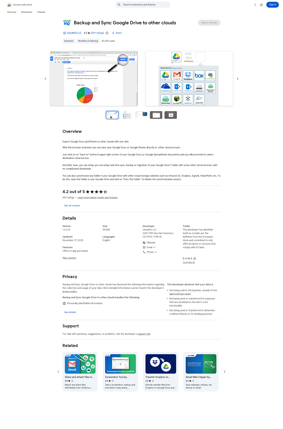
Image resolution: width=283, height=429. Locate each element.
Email (149, 247)
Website (151, 242)
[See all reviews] (72, 205)
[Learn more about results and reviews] (194, 258)
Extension (69, 41)
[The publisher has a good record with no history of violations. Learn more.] (64, 33)
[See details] (70, 312)
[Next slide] (238, 79)
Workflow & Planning (88, 41)
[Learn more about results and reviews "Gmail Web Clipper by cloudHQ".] (193, 380)
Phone (150, 252)
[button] (261, 5)
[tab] (12, 12)
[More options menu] (255, 5)
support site (144, 334)
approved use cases (180, 293)
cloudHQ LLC (74, 33)
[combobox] (146, 4)
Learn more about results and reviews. (98, 197)
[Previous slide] (45, 79)
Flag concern (69, 258)
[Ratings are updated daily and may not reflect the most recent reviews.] (107, 33)
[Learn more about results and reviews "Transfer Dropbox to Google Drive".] (152, 380)
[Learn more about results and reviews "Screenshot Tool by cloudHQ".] (112, 380)
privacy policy (69, 291)
